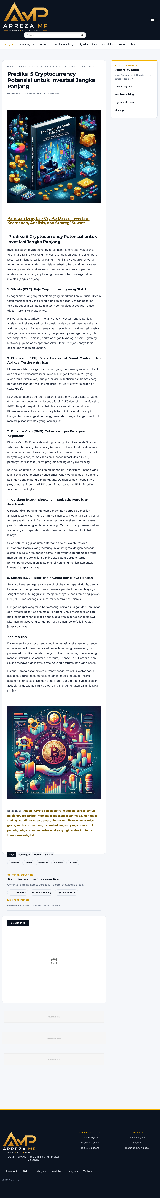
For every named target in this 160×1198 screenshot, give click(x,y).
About (133, 44)
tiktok (26, 1171)
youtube (56, 1171)
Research (45, 44)
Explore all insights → (19, 900)
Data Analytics (26, 44)
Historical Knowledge (137, 1147)
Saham (22, 66)
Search (137, 1142)
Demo (121, 44)
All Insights (121, 110)
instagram (40, 1171)
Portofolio (107, 44)
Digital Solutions (88, 44)
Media (37, 854)
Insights (9, 44)
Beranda (11, 66)
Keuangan (24, 854)
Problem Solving (64, 44)
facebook (11, 1171)
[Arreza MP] (25, 17)
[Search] (82, 35)
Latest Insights (137, 1137)
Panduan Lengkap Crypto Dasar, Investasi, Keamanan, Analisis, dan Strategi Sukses (48, 220)
